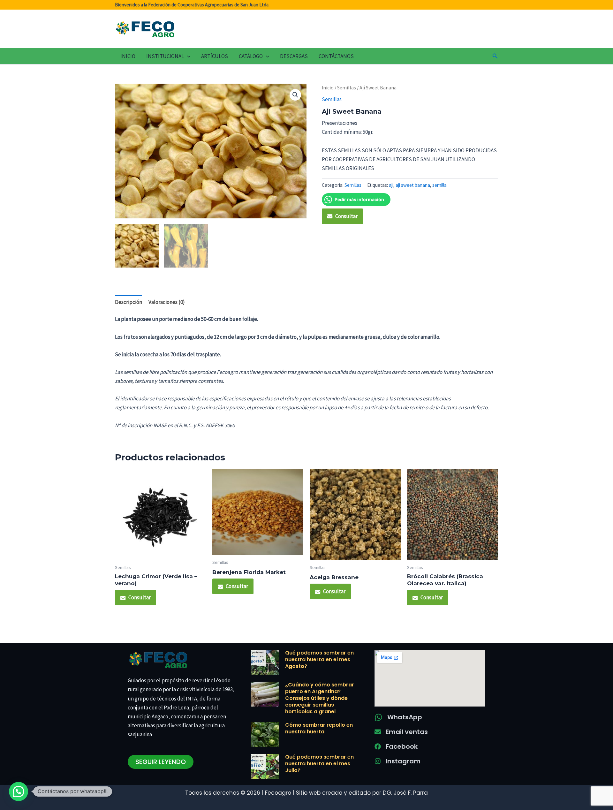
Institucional (165, 56)
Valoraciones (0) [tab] (166, 302)
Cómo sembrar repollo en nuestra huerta (319, 728)
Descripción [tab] (128, 302)
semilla (439, 185)
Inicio (127, 56)
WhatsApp (404, 717)
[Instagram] (378, 761)
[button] (187, 56)
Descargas (294, 56)
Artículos (214, 56)
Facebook (402, 746)
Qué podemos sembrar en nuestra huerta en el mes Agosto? (319, 659)
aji (391, 185)
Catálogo (251, 56)
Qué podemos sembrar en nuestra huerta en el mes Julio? (319, 763)
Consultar (346, 216)
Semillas (346, 88)
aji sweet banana (413, 185)
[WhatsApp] (378, 717)
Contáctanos (336, 56)
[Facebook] (378, 746)
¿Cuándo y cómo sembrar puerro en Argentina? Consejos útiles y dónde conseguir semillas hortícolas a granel (319, 698)
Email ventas (407, 731)
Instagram (403, 761)
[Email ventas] (378, 732)
